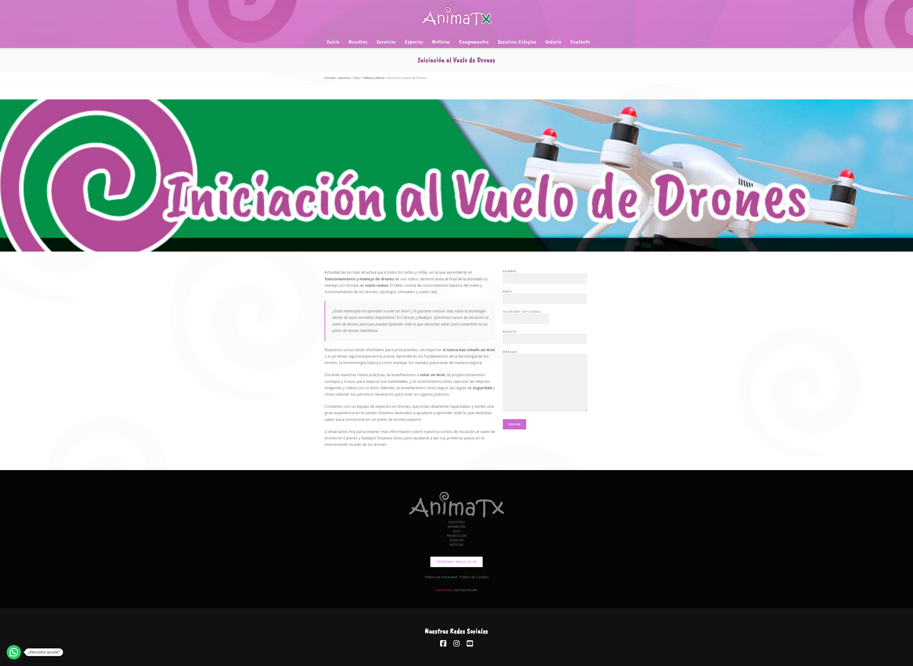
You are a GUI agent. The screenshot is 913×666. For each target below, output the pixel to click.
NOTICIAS (456, 544)
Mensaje (510, 352)
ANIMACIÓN (456, 526)
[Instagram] (456, 643)
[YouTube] (469, 643)
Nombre (510, 271)
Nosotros (358, 41)
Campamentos (474, 41)
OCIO (456, 531)
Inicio (333, 41)
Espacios (414, 41)
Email (508, 291)
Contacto (580, 41)
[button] (14, 652)
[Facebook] (443, 643)
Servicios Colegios (517, 41)
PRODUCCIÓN (457, 535)
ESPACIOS (457, 540)
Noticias (441, 41)
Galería (553, 41)
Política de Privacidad (441, 577)
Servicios (386, 41)
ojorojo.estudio (465, 590)
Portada (330, 78)
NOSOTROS (456, 522)
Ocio (356, 78)
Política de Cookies (474, 577)
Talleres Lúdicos (373, 78)
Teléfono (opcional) (522, 311)
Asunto (510, 331)
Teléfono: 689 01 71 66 (456, 562)
